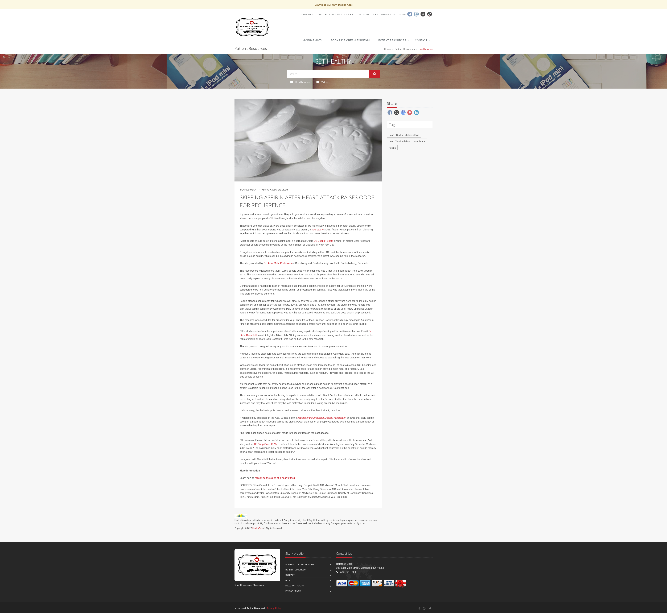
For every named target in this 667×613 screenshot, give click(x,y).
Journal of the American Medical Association (322, 417)
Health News (302, 82)
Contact (421, 40)
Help (319, 14)
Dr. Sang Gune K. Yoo (266, 444)
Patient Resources (392, 40)
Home (387, 49)
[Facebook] (409, 14)
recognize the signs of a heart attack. (275, 477)
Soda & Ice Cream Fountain (350, 40)
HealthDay (257, 528)
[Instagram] (416, 14)
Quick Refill (349, 14)
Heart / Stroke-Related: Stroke (404, 134)
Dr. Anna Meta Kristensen (278, 263)
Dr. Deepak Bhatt (323, 240)
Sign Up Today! (388, 14)
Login (403, 14)
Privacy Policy (293, 590)
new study (317, 229)
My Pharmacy (312, 40)
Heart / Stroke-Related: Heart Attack (407, 141)
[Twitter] (423, 14)
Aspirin (392, 147)
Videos (325, 82)
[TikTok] (429, 14)
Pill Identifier (332, 14)
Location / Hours (368, 14)
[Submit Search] (374, 74)
